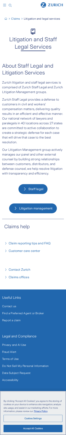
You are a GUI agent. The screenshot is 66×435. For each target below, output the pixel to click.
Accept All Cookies (33, 428)
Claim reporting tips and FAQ (30, 243)
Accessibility (10, 379)
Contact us (9, 306)
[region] (33, 413)
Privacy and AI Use (14, 344)
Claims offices (19, 277)
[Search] (10, 5)
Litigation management (36, 208)
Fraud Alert (9, 351)
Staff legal (35, 189)
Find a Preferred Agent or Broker (23, 313)
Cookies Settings (33, 418)
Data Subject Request (16, 372)
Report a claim (11, 320)
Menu (5, 5)
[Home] (51, 4)
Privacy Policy (41, 411)
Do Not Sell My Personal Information (25, 365)
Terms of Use (10, 358)
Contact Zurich (19, 269)
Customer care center (24, 251)
